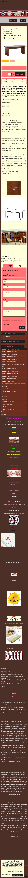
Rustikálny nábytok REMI (9, 379)
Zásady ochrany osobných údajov (15, 871)
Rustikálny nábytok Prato (9, 359)
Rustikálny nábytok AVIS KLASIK (11, 373)
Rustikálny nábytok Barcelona (10, 262)
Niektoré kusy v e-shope (9, 258)
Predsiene (4, 386)
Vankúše (3, 411)
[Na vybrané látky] (14, 605)
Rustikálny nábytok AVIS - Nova (10, 371)
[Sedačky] (14, 562)
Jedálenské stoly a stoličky (9, 391)
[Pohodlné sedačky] (14, 16)
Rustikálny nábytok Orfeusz (10, 357)
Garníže (3, 414)
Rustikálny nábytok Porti (9, 381)
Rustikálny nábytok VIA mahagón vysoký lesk (13, 365)
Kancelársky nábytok (8, 409)
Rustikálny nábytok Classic (10, 351)
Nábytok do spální (7, 404)
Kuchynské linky (6, 389)
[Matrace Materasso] (14, 643)
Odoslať (22, 327)
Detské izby (5, 394)
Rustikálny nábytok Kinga (9, 376)
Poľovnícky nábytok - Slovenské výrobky (13, 384)
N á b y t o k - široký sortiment (10, 341)
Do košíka (20, 74)
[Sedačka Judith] (14, 478)
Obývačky (4, 396)
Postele (3, 339)
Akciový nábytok (6, 344)
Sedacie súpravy (6, 336)
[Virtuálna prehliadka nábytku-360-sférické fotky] (14, 620)
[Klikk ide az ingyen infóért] (14, 660)
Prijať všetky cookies (17, 875)
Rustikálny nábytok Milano (10, 354)
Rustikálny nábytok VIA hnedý (10, 368)
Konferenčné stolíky (8, 401)
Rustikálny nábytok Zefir (9, 362)
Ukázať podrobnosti (6, 874)
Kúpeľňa (4, 406)
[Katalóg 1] (14, 443)
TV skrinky (5, 399)
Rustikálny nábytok (17, 260)
